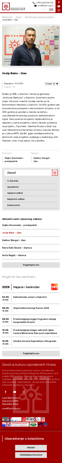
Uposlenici (13, 186)
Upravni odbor (15, 193)
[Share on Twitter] (57, 84)
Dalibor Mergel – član (14, 240)
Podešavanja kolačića (31, 455)
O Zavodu (12, 180)
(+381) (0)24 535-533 (44, 3)
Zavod (18, 17)
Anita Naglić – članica (14, 255)
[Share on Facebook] (54, 84)
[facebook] (6, 392)
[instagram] (25, 392)
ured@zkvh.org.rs (11, 408)
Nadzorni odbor (16, 199)
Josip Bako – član (11, 233)
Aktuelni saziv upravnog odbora (39, 17)
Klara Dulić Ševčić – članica (17, 248)
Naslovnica (7, 17)
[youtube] (15, 392)
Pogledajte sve (31, 265)
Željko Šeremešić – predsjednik (19, 225)
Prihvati (31, 448)
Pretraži (43, 9)
